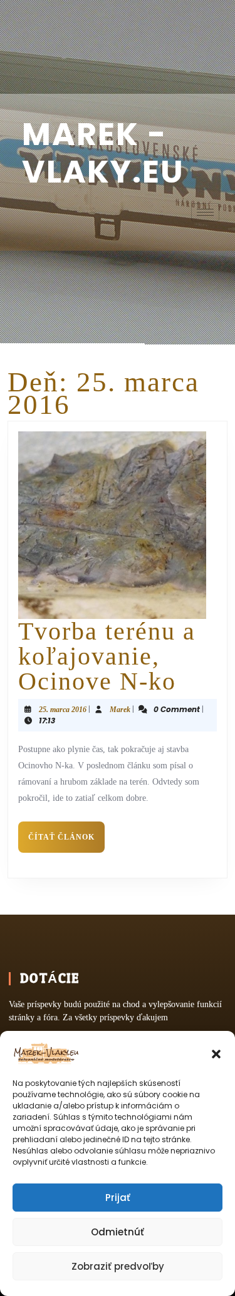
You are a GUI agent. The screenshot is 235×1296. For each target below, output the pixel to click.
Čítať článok (66, 831)
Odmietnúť (117, 1231)
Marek (120, 709)
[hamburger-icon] (205, 212)
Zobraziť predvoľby (117, 1266)
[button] (216, 1053)
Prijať (117, 1197)
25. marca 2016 (62, 709)
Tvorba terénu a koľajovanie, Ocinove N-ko (107, 656)
